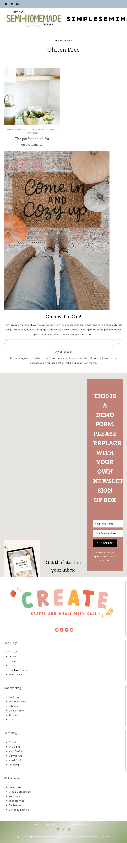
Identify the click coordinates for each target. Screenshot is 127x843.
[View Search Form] (121, 4)
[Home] (56, 40)
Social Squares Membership (76, 358)
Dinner (13, 660)
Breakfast (15, 652)
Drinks (13, 665)
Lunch (12, 656)
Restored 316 (102, 836)
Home (38, 824)
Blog (63, 824)
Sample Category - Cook (20, 129)
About (51, 824)
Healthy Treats (18, 670)
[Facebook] (6, 3)
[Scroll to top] (119, 831)
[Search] (119, 343)
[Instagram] (17, 3)
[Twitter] (11, 3)
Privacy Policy (82, 824)
